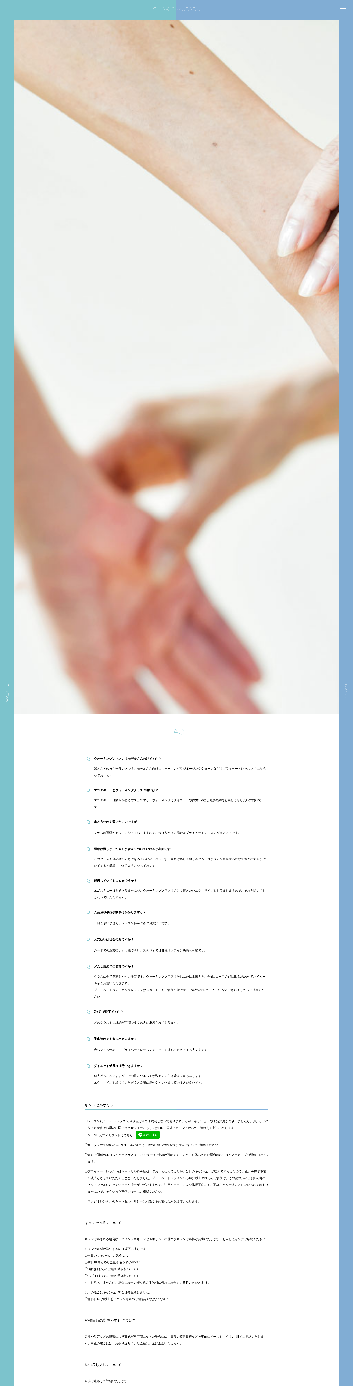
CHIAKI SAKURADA (176, 9)
